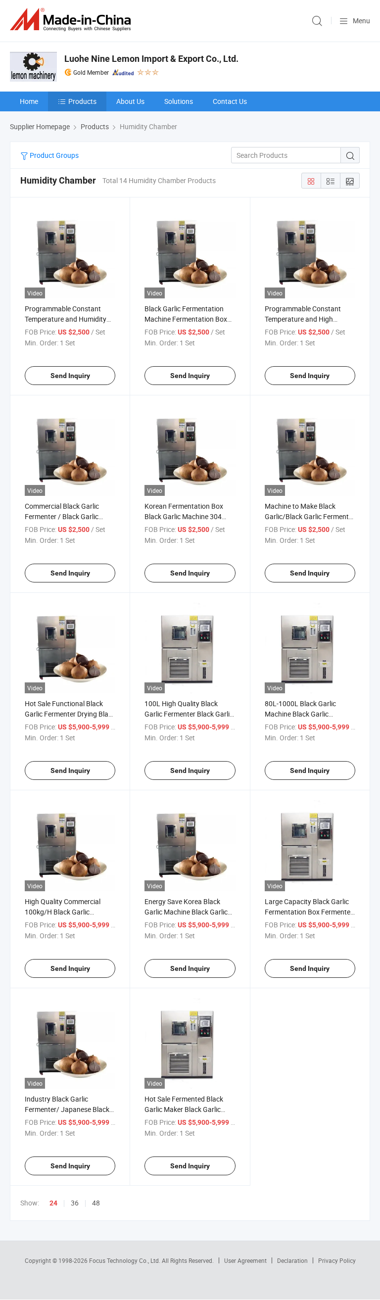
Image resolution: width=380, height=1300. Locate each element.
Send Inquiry (70, 376)
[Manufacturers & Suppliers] (72, 19)
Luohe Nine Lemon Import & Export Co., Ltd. (151, 58)
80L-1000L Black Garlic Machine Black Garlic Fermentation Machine (300, 714)
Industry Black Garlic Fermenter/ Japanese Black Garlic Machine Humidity (67, 1109)
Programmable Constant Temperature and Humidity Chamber (65, 319)
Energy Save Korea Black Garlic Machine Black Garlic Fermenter (186, 912)
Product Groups (53, 155)
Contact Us (230, 101)
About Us (130, 101)
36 (75, 1202)
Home (29, 101)
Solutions (178, 101)
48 (96, 1202)
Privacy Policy (337, 1260)
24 (53, 1203)
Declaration (292, 1260)
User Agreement (245, 1260)
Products (82, 101)
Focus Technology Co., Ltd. (125, 1260)
